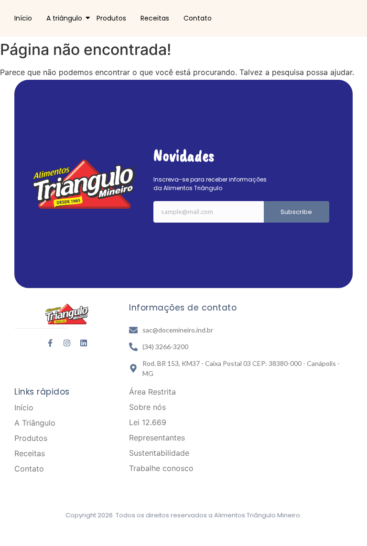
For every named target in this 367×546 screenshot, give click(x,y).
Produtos (111, 18)
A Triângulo (34, 423)
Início (23, 18)
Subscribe (296, 211)
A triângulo (64, 18)
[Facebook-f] (50, 343)
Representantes (157, 437)
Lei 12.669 (147, 422)
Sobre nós (147, 407)
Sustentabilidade (159, 453)
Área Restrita (152, 391)
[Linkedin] (83, 343)
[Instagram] (67, 343)
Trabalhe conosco (161, 468)
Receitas (154, 18)
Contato (198, 18)
